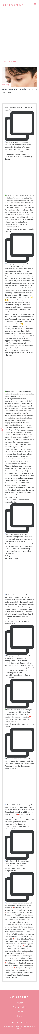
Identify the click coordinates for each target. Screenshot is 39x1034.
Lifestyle (19, 1011)
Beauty (19, 1002)
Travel (19, 1016)
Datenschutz (27, 1026)
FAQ (21, 1026)
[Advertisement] (19, 34)
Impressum (20, 1028)
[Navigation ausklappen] (35, 4)
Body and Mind (19, 1007)
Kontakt (16, 1026)
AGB (33, 1026)
